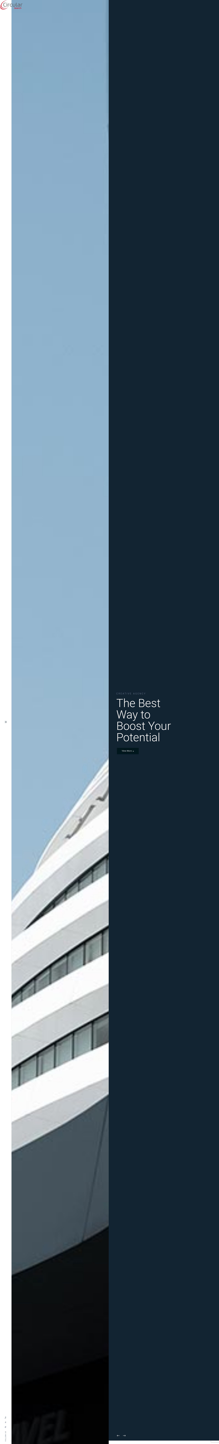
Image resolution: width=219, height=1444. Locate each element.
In (6, 1422)
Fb (6, 1427)
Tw (6, 1418)
